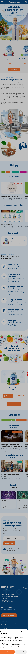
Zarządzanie (21, 651)
